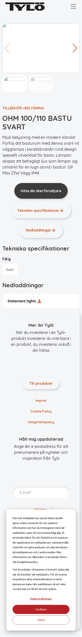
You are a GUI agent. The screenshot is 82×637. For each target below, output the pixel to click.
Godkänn (41, 609)
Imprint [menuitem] (41, 401)
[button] (75, 48)
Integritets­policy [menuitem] (41, 422)
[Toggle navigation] (73, 6)
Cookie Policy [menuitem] (41, 411)
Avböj (41, 620)
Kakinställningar (41, 598)
